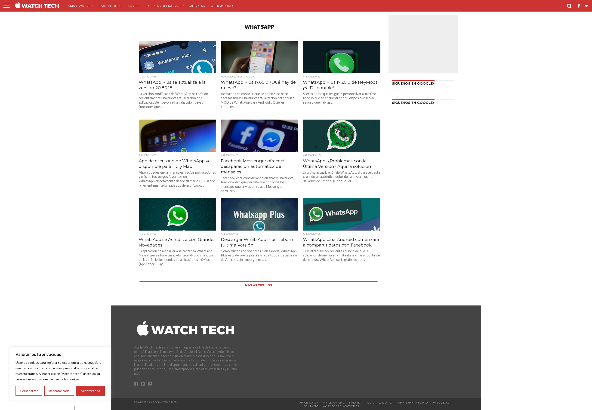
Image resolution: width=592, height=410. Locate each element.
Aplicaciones (222, 6)
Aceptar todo (90, 391)
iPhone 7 (355, 402)
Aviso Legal (440, 402)
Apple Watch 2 (334, 402)
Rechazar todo (59, 391)
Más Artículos (258, 285)
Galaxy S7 (386, 402)
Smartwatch (79, 6)
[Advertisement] (423, 44)
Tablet (133, 6)
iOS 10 (370, 402)
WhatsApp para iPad (412, 402)
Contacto (311, 406)
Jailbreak (197, 6)
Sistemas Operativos (163, 6)
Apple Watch (308, 402)
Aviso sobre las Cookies (341, 406)
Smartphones (109, 6)
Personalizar (29, 391)
